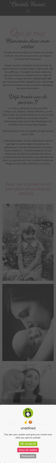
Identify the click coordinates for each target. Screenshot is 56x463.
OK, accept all (28, 443)
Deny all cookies (28, 450)
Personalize (28, 456)
